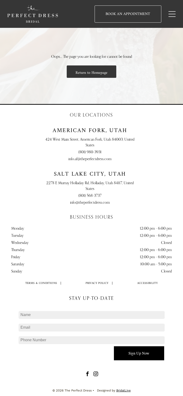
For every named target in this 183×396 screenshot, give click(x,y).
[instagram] (95, 374)
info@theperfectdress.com (90, 203)
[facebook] (87, 374)
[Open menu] (172, 14)
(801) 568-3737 (90, 196)
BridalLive (123, 390)
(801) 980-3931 (90, 152)
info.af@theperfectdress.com (90, 159)
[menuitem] (41, 283)
